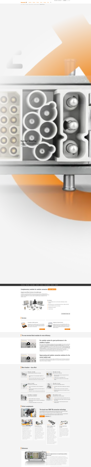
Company (45, 2)
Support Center (59, 0)
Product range (23, 284)
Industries (30, 2)
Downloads (56, 284)
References (52, 284)
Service (41, 2)
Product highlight (32, 284)
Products (38, 2)
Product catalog (55, 0)
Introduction (37, 284)
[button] (24, 146)
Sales (48, 2)
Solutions (34, 2)
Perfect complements (47, 284)
